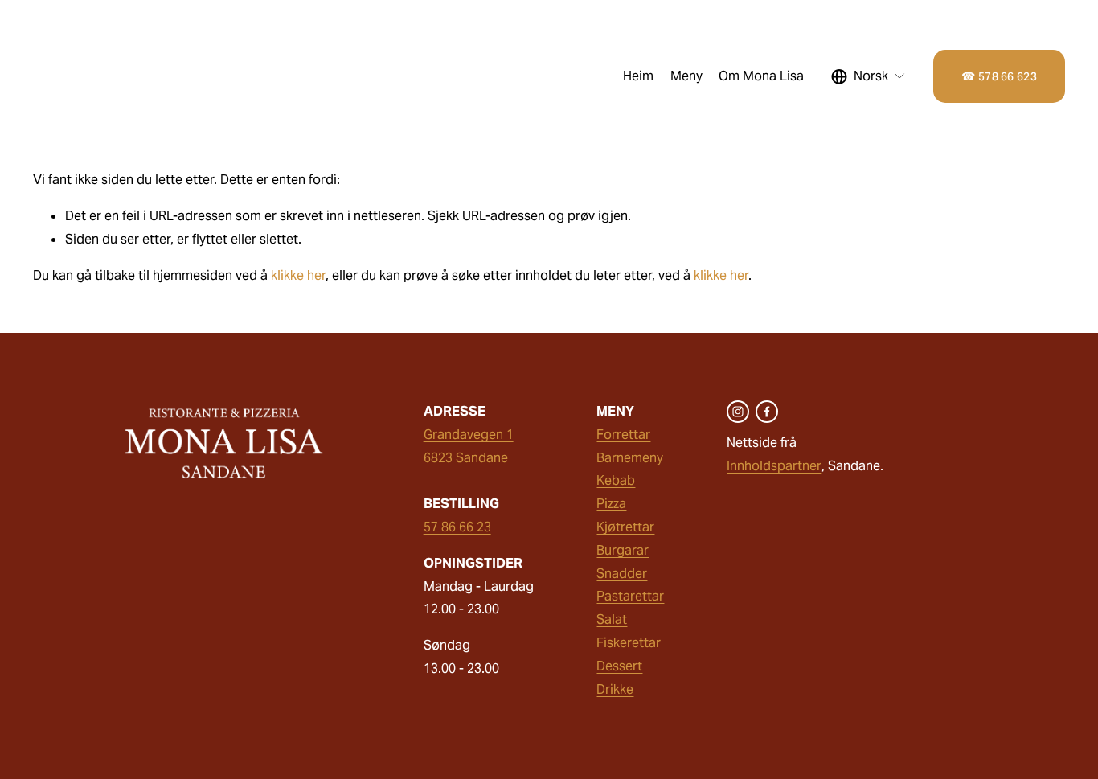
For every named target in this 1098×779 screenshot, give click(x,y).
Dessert (619, 666)
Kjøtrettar (625, 527)
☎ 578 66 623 (998, 76)
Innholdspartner (774, 465)
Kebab (615, 480)
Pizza (611, 503)
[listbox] (868, 76)
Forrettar (623, 434)
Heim (638, 76)
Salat (611, 619)
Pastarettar (630, 596)
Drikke (614, 689)
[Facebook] (767, 411)
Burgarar (622, 550)
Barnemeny (629, 457)
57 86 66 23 (457, 527)
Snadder (621, 573)
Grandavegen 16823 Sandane (469, 446)
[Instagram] (738, 411)
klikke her (298, 275)
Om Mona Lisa (761, 76)
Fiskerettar (628, 642)
